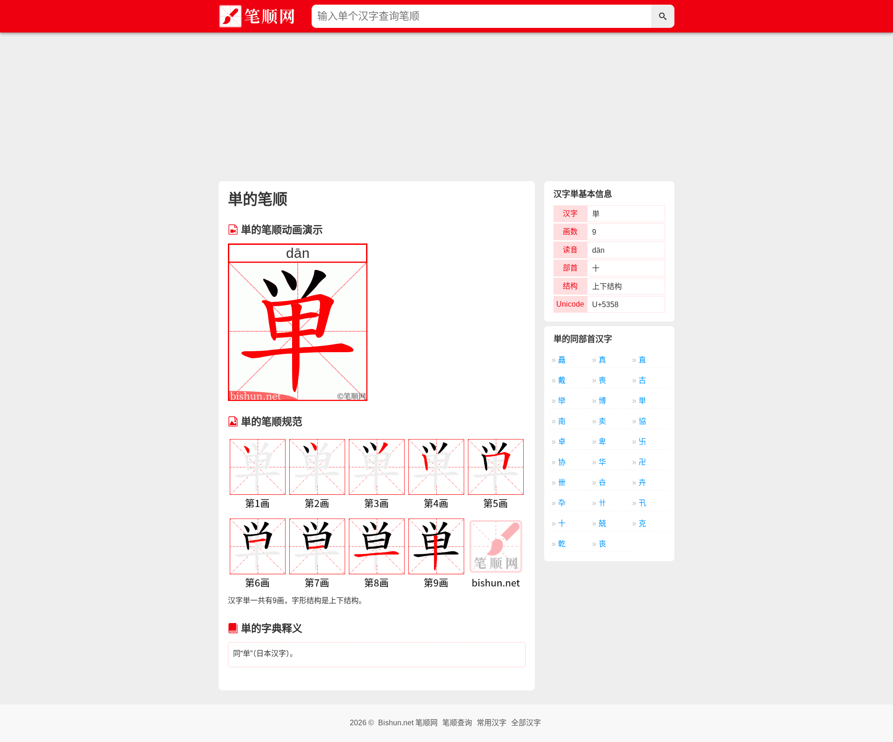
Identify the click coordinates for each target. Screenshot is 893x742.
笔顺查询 (457, 723)
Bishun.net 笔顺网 (408, 723)
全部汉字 (526, 723)
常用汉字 (491, 723)
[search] (662, 16)
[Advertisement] (446, 102)
